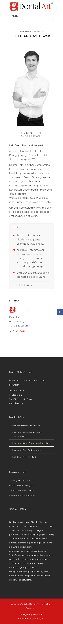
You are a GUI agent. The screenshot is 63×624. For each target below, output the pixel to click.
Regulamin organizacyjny (31, 618)
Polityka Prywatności (31, 614)
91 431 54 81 (19, 331)
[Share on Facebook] (60, 312)
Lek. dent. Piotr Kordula (24, 456)
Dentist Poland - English (21, 485)
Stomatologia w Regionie (22, 495)
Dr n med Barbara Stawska (26, 425)
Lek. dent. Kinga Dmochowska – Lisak (31, 443)
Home (21, 31)
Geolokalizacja (16, 403)
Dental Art (34, 603)
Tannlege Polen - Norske (21, 480)
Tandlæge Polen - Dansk (21, 490)
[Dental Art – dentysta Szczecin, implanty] (31, 6)
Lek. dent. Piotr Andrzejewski (26, 450)
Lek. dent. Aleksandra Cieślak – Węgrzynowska (27, 434)
